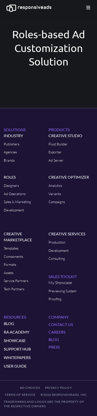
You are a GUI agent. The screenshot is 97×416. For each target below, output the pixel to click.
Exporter (55, 152)
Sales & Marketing (17, 202)
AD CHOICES (30, 388)
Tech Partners (14, 289)
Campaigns (56, 202)
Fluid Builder (58, 144)
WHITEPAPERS (17, 357)
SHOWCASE (15, 340)
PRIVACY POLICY (58, 388)
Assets (8, 273)
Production (56, 242)
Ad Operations (15, 194)
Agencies (10, 152)
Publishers (11, 144)
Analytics (55, 185)
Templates (11, 248)
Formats (10, 264)
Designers (11, 185)
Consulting (56, 258)
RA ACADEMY (16, 332)
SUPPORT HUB (17, 349)
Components (13, 256)
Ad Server (55, 160)
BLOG (9, 323)
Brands (9, 160)
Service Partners (16, 281)
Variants (54, 194)
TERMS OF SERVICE (20, 395)
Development (14, 210)
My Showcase (60, 282)
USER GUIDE (15, 366)
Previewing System (62, 291)
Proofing (54, 299)
